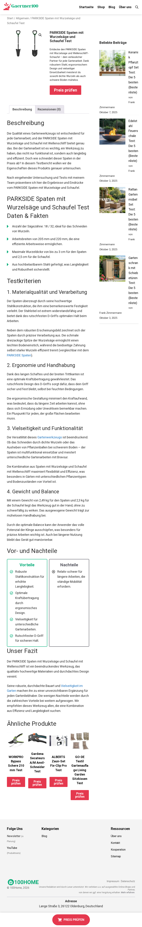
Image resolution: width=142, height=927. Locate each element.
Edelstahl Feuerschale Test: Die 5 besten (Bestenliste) (133, 141)
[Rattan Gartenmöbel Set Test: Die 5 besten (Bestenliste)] (112, 201)
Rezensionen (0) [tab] (49, 109)
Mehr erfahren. (128, 892)
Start (10, 18)
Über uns (125, 7)
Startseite (86, 7)
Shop (101, 7)
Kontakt (115, 842)
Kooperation (118, 849)
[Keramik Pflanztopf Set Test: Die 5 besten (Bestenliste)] (112, 63)
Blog (112, 7)
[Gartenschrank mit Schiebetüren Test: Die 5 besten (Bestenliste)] (112, 269)
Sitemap (116, 856)
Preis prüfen (65, 90)
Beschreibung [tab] (22, 109)
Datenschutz (128, 881)
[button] (40, 35)
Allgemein (22, 18)
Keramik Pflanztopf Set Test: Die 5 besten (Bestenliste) (133, 72)
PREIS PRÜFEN (74, 919)
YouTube (12, 848)
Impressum (113, 881)
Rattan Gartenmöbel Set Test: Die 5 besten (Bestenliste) (133, 209)
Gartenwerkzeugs (49, 437)
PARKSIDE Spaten (19, 355)
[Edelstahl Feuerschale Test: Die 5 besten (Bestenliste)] (112, 132)
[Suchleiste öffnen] (136, 7)
